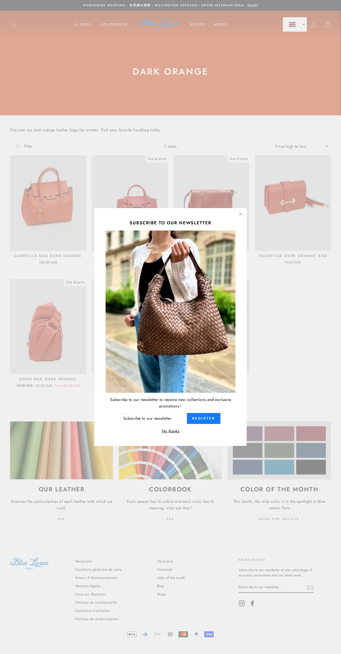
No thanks (170, 431)
